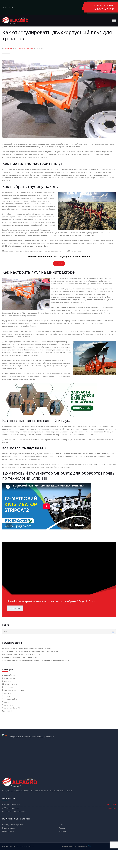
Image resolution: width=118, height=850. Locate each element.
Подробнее (15, 608)
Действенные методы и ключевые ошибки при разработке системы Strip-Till (35, 660)
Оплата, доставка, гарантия (12, 825)
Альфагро (8, 48)
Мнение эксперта (9, 684)
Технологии (28, 48)
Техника (20, 48)
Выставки (6, 681)
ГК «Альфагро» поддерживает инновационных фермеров (27, 648)
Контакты (62, 831)
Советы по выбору (10, 699)
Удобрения (7, 711)
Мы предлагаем (8, 831)
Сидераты (6, 693)
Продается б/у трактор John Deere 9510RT (20, 657)
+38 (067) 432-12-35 (104, 9)
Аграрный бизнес (9, 675)
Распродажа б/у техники (13, 690)
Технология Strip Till (11, 708)
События (6, 696)
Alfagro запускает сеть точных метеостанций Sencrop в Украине (30, 651)
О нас (61, 825)
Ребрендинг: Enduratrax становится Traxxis (21, 654)
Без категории (8, 678)
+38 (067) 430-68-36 (104, 5)
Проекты (62, 828)
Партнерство (7, 687)
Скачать (59, 263)
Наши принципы (8, 828)
